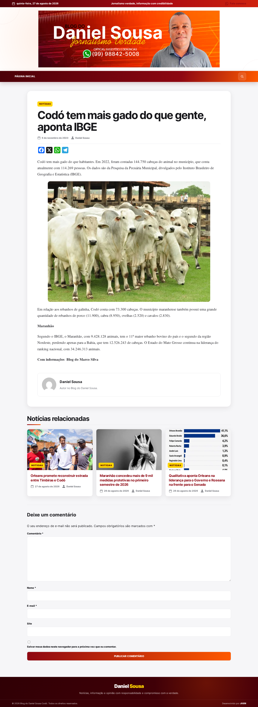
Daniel (129, 686)
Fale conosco (238, 3)
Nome (31, 587)
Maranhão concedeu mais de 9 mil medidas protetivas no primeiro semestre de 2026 (126, 480)
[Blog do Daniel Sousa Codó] (129, 39)
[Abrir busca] (242, 76)
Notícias (45, 104)
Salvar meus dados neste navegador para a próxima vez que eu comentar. (71, 646)
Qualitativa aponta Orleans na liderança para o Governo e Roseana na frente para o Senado (197, 480)
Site (29, 623)
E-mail (32, 605)
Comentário (35, 533)
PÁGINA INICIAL (25, 76)
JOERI (243, 703)
